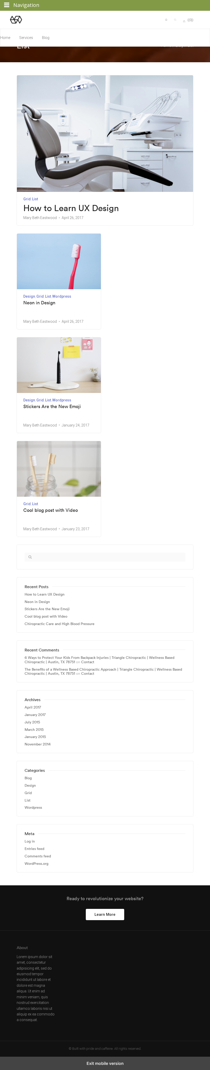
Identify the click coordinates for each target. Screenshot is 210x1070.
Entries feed (34, 849)
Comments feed (38, 856)
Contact (87, 662)
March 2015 (34, 730)
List (35, 199)
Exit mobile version (105, 1063)
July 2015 (32, 722)
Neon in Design (39, 303)
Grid (27, 199)
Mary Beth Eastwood (40, 218)
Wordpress (61, 296)
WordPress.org (36, 863)
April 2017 (33, 707)
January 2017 (35, 715)
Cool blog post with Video (50, 510)
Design (29, 296)
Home (5, 38)
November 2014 (38, 744)
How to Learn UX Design (71, 208)
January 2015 (35, 737)
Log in (30, 841)
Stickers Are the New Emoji (52, 406)
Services (26, 38)
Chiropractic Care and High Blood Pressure (59, 624)
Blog (45, 38)
